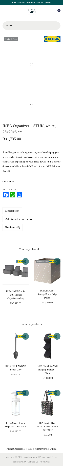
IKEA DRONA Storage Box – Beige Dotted (47, 294)
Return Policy (20, 461)
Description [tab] (12, 210)
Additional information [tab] (19, 219)
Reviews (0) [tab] (12, 227)
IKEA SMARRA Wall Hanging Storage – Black (47, 369)
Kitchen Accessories (16, 449)
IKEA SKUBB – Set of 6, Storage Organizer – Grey (16, 295)
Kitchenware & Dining (45, 449)
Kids (30, 449)
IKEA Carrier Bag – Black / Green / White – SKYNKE (47, 426)
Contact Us (33, 461)
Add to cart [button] (25, 261)
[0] (56, 12)
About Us (44, 461)
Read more (57, 261)
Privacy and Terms (48, 457)
